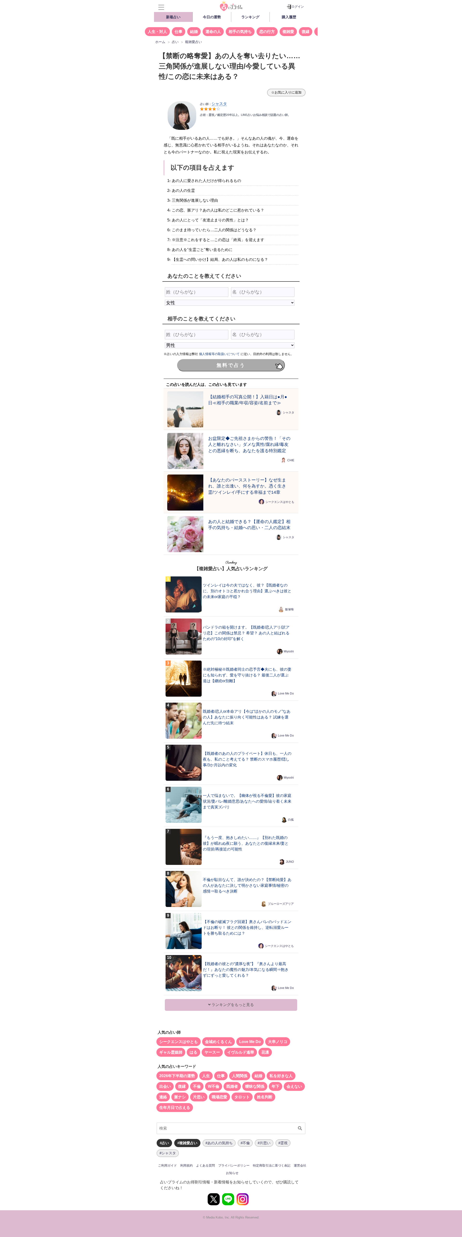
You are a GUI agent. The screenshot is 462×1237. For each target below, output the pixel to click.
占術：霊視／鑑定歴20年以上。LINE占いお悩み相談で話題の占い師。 (245, 115)
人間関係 (239, 1076)
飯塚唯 (289, 609)
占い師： (213, 104)
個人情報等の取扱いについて (219, 354)
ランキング (250, 17)
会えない (294, 1086)
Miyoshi (289, 651)
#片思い (264, 1143)
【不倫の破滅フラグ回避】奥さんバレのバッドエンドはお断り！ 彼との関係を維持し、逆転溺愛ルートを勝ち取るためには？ (247, 927)
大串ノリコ (277, 1042)
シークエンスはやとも (279, 502)
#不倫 (245, 1143)
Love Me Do (286, 693)
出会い (165, 1086)
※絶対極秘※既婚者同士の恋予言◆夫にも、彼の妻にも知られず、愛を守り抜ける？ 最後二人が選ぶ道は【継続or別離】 (247, 675)
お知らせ (232, 1173)
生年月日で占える (174, 1108)
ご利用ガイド (167, 1165)
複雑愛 (288, 32)
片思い (199, 1097)
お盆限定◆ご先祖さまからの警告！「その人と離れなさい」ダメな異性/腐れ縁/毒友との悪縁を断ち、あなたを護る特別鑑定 (249, 444)
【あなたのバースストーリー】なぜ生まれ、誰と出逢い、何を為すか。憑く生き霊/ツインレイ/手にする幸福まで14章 (247, 486)
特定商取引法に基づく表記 (271, 1165)
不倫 (197, 1086)
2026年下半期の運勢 (177, 1076)
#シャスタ (168, 1153)
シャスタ (288, 412)
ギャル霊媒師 (170, 1052)
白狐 (291, 819)
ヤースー (212, 1052)
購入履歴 (289, 17)
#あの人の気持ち (219, 1143)
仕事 (178, 32)
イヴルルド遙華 (240, 1052)
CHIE (290, 460)
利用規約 (186, 1165)
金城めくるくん (218, 1042)
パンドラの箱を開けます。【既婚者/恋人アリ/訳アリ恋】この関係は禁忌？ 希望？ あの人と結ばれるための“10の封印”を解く (246, 633)
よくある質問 (205, 1165)
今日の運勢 (212, 17)
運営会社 (300, 1165)
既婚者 (232, 1086)
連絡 (163, 1097)
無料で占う (231, 365)
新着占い (173, 17)
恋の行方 (267, 32)
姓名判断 (264, 1097)
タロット (242, 1097)
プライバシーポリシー (234, 1165)
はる (193, 1052)
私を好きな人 (281, 1076)
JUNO (290, 861)
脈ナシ (180, 1097)
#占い (164, 1143)
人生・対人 (157, 32)
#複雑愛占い (187, 1143)
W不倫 (213, 1086)
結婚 (194, 32)
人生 (206, 1076)
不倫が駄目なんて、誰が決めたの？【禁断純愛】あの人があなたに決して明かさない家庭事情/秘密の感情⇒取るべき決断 (247, 885)
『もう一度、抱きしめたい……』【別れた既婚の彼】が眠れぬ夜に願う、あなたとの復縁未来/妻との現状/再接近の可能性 (246, 843)
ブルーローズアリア (281, 904)
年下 (275, 1086)
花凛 (265, 1052)
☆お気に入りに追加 (286, 92)
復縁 (305, 32)
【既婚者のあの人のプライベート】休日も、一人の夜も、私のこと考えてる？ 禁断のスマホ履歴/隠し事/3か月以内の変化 (247, 759)
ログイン (297, 6)
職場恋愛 (219, 1097)
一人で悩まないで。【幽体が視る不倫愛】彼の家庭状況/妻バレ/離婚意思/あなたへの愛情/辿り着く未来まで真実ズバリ (247, 801)
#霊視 (283, 1143)
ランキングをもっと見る (232, 1005)
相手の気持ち (240, 32)
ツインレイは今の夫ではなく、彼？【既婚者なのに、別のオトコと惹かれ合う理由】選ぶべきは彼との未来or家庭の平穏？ (247, 591)
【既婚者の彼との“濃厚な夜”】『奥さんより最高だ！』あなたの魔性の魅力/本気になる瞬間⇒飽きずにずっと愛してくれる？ (246, 969)
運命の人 (213, 32)
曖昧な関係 (254, 1086)
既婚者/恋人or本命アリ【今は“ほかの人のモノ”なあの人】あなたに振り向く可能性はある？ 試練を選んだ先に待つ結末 (246, 717)
